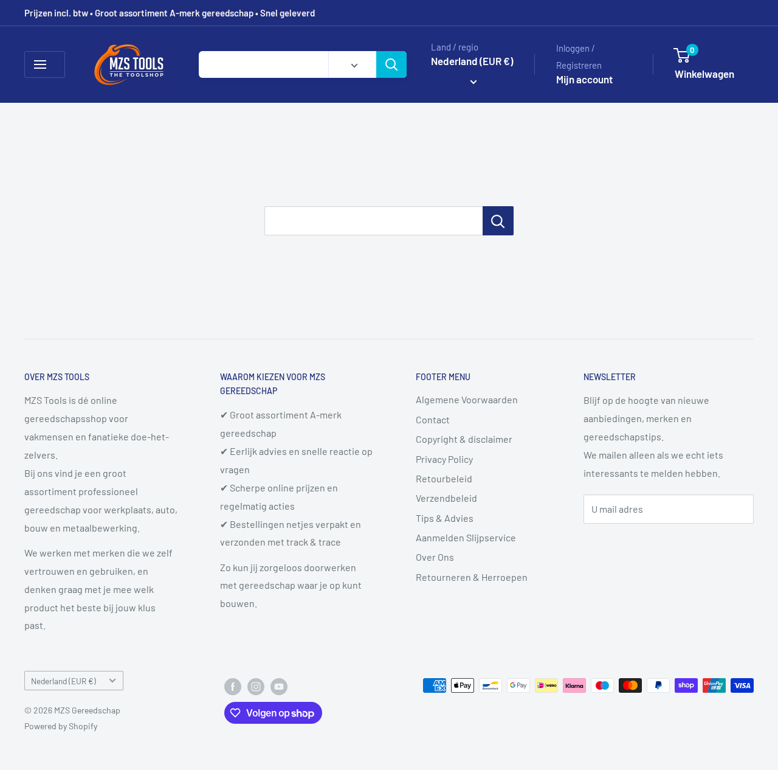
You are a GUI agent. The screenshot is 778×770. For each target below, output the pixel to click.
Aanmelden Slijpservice (466, 537)
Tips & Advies (444, 518)
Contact (433, 419)
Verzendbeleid (446, 498)
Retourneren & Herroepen (472, 577)
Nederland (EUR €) (63, 681)
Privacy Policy (444, 459)
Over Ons (435, 557)
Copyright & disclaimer (464, 439)
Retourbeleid (444, 478)
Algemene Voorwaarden (467, 399)
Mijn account (584, 79)
